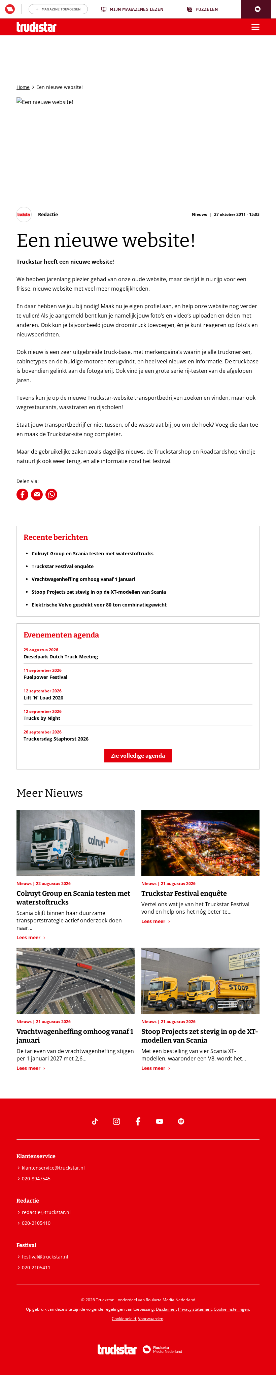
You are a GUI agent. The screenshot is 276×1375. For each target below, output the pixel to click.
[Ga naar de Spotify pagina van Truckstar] (181, 1121)
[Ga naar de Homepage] (36, 27)
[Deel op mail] (37, 494)
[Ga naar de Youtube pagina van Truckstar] (159, 1121)
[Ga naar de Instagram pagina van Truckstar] (116, 1121)
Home (23, 87)
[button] (256, 9)
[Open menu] (255, 27)
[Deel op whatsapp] (51, 494)
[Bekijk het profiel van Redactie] (37, 214)
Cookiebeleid (124, 1318)
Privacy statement (195, 1309)
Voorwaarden (150, 1318)
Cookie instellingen (231, 1309)
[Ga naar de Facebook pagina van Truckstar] (138, 1121)
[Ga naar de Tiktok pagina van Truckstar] (95, 1121)
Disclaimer (166, 1309)
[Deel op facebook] (22, 494)
